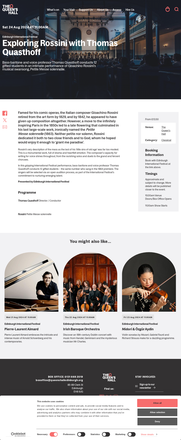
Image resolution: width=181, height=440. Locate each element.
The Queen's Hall (21, 9)
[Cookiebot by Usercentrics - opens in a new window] (18, 434)
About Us (102, 9)
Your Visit (69, 9)
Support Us (86, 9)
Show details (147, 434)
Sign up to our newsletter (147, 386)
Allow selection (157, 412)
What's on (53, 9)
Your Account (167, 9)
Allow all (157, 403)
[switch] (81, 434)
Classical (166, 140)
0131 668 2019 (74, 376)
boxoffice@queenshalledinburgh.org (59, 380)
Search (176, 9)
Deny (157, 421)
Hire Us (130, 9)
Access (117, 9)
